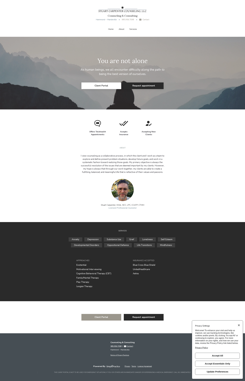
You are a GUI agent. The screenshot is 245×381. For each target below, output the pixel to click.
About (121, 29)
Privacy (127, 366)
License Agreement (145, 366)
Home (111, 29)
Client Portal (101, 85)
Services (133, 29)
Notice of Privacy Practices (120, 355)
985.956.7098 (128, 19)
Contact (146, 19)
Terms (134, 366)
